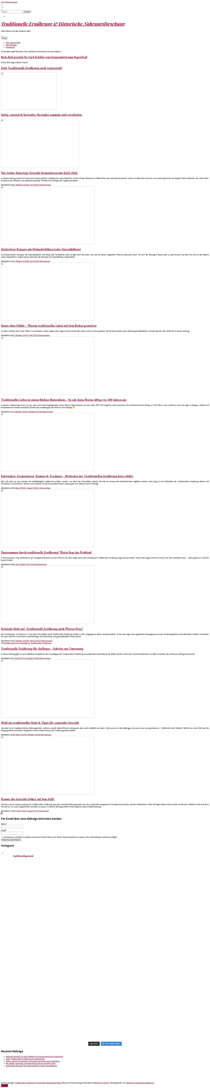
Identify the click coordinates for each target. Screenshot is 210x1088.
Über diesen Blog (13, 42)
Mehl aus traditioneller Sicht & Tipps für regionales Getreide (40, 723)
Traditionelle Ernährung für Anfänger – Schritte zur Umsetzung (42, 648)
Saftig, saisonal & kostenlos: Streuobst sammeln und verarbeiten (41, 115)
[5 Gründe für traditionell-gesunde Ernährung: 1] (35, 881)
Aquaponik (10, 47)
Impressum (5, 1074)
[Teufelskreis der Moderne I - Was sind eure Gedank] (174, 873)
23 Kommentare (45, 641)
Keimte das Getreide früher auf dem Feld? (27, 799)
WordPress (130, 1083)
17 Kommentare (44, 185)
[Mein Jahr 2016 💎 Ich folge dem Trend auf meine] (105, 932)
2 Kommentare (43, 335)
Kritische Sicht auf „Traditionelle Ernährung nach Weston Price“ (42, 629)
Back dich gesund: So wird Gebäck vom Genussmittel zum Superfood (44, 57)
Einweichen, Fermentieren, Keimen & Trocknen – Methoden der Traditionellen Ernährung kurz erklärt (67, 476)
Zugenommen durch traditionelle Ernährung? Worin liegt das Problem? (46, 552)
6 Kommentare (44, 261)
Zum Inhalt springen (9, 2)
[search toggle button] (2, 9)
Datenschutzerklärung (10, 1078)
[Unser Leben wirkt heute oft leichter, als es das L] (105, 893)
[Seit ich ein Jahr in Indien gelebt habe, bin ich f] (174, 1007)
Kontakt (4, 1070)
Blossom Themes (102, 1083)
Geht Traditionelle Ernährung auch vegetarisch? (31, 68)
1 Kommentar (43, 811)
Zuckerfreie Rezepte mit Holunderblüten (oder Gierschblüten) (41, 249)
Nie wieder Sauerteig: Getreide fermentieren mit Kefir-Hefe (39, 173)
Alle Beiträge (11, 45)
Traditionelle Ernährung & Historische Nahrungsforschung (63, 24)
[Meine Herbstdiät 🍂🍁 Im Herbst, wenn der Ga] (105, 1015)
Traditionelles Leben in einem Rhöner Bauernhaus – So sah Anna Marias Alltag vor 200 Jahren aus (63, 400)
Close (4, 38)
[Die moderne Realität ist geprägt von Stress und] (174, 956)
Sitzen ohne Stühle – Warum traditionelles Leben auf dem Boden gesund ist (48, 325)
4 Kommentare (40, 564)
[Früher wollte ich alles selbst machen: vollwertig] (35, 947)
